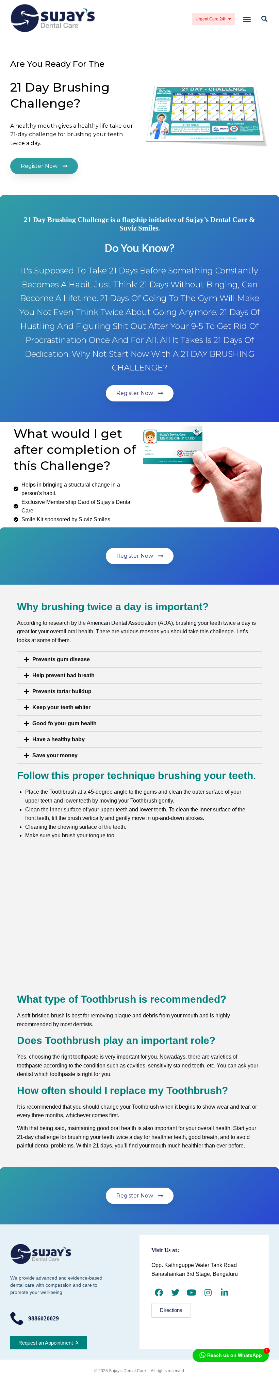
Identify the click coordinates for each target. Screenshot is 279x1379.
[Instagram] (208, 1292)
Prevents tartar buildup (62, 691)
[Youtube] (191, 1292)
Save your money (55, 755)
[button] (247, 19)
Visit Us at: (165, 1250)
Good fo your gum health (64, 723)
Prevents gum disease (61, 659)
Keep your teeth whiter (61, 707)
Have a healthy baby (58, 739)
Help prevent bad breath (63, 675)
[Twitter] (175, 1292)
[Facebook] (158, 1292)
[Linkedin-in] (224, 1292)
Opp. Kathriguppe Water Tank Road (194, 1265)
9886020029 (43, 1318)
